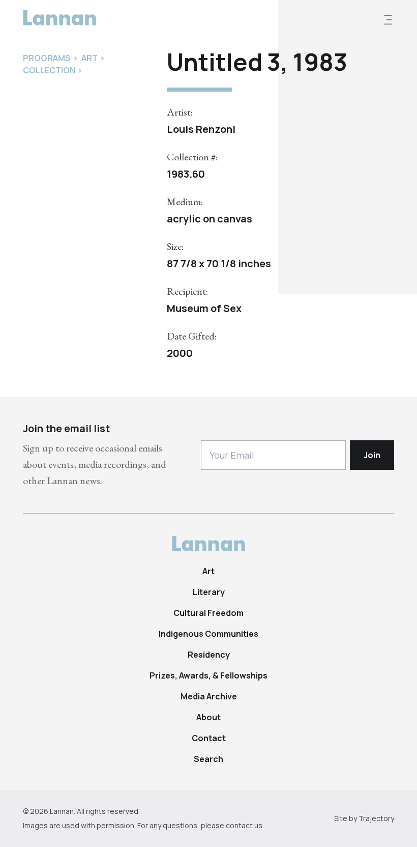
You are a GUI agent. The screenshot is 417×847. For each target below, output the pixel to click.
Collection (49, 70)
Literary (209, 592)
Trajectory (376, 818)
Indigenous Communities (208, 633)
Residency (209, 654)
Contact (209, 738)
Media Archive (209, 696)
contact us (244, 825)
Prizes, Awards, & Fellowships (208, 675)
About (208, 717)
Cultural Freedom (208, 612)
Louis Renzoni (201, 129)
